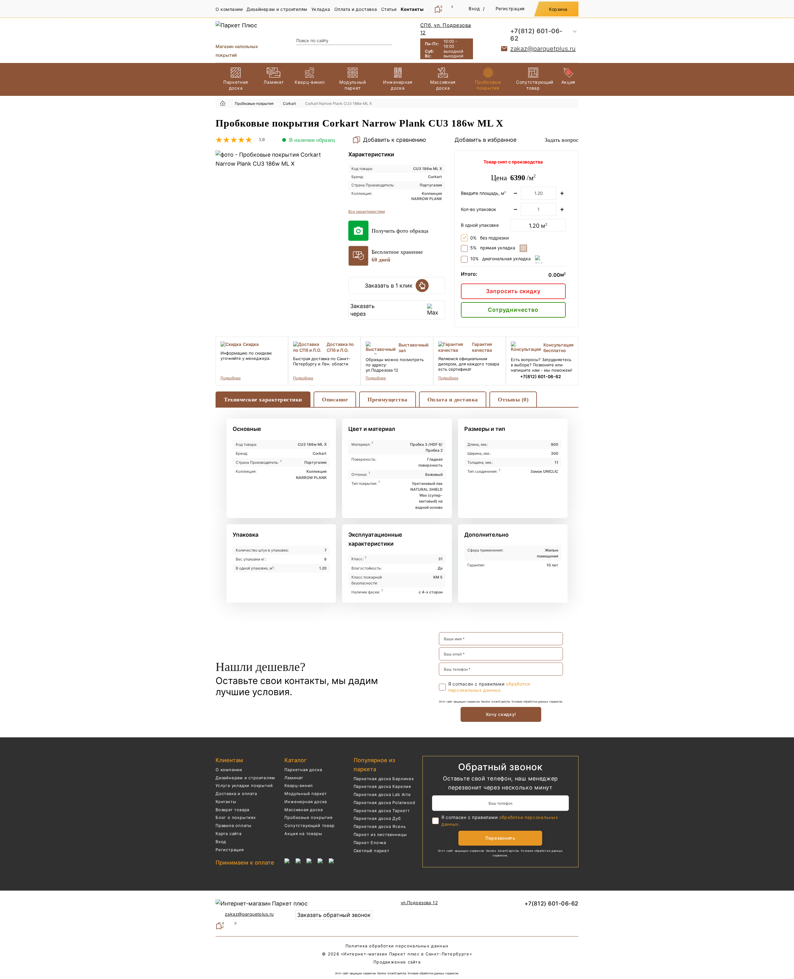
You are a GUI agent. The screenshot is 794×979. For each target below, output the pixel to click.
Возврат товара (232, 809)
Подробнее (231, 378)
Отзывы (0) (513, 399)
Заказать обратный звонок (334, 915)
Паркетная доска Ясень (380, 826)
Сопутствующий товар (309, 825)
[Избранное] (232, 926)
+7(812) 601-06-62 (536, 34)
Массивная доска (303, 809)
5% (492, 248)
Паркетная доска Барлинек (384, 778)
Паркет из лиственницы (380, 834)
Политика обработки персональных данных (397, 945)
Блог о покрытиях (236, 817)
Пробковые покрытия (308, 817)
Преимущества (387, 399)
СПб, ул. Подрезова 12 (445, 29)
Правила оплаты (234, 825)
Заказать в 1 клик (389, 285)
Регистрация (230, 849)
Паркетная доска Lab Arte (382, 794)
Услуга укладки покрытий (244, 785)
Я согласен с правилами (489, 687)
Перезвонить (500, 838)
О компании (229, 769)
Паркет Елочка (370, 842)
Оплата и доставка (452, 399)
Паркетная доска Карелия (382, 786)
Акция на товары (303, 833)
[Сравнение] (219, 926)
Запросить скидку (513, 291)
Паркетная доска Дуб (377, 818)
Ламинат (293, 777)
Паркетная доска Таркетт (382, 810)
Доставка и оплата (236, 793)
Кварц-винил (298, 785)
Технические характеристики (263, 399)
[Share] (773, 7)
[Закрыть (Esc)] (787, 7)
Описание (335, 399)
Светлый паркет (372, 850)
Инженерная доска (305, 801)
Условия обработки (524, 701)
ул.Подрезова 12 (419, 902)
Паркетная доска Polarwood (384, 802)
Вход (221, 841)
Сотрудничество (513, 309)
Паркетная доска (303, 769)
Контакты (226, 801)
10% (500, 259)
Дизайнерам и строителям (245, 777)
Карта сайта (229, 833)
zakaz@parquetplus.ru (543, 48)
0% (489, 237)
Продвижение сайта (397, 961)
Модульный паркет (305, 793)
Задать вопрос (561, 140)
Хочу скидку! (501, 714)
